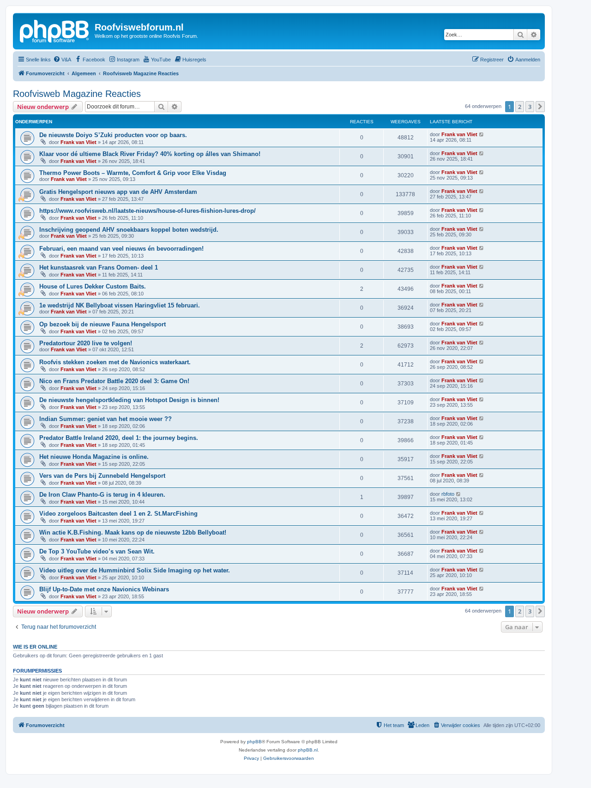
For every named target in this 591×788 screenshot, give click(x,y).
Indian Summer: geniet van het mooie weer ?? (105, 418)
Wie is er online (35, 647)
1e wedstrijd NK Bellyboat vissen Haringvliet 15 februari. (119, 305)
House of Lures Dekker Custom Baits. (92, 286)
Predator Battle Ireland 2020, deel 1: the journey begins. (118, 437)
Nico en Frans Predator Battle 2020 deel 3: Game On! (114, 381)
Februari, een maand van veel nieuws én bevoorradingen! (121, 248)
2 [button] (519, 106)
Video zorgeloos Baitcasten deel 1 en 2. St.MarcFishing (118, 513)
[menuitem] (62, 59)
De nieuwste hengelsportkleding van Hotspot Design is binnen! (129, 400)
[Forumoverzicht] (55, 30)
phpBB (254, 741)
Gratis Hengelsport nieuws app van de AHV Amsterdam (118, 191)
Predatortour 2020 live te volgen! (85, 343)
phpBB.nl (308, 749)
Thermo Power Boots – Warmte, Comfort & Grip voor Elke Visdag (132, 172)
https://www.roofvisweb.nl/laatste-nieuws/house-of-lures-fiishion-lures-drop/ (147, 210)
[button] (540, 106)
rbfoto (447, 494)
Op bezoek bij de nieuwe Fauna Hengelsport (102, 324)
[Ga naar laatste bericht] (482, 134)
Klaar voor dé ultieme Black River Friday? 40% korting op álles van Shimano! (149, 153)
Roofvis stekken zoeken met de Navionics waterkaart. (115, 362)
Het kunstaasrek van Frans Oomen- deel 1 (98, 267)
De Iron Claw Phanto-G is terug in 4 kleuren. (102, 494)
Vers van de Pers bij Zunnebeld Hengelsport (102, 475)
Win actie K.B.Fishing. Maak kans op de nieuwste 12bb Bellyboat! (132, 532)
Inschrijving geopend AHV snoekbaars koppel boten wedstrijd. (128, 229)
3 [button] (529, 106)
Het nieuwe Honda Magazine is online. (94, 456)
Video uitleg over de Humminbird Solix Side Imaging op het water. (134, 570)
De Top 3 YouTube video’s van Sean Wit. (97, 551)
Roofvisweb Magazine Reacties (77, 94)
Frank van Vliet (78, 142)
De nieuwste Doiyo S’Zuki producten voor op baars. (113, 135)
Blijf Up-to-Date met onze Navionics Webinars (104, 589)
